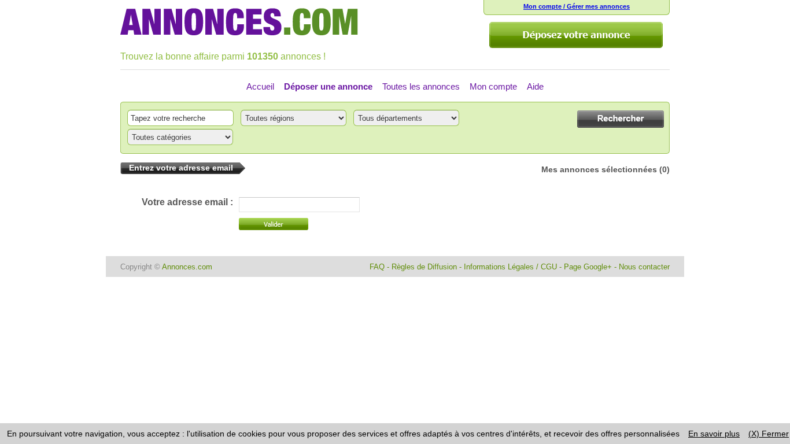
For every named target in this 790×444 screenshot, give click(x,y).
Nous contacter (644, 266)
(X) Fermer (768, 433)
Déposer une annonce (328, 86)
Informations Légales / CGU (510, 266)
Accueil (260, 86)
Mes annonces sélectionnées (599, 169)
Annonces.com (187, 266)
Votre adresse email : (187, 202)
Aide (535, 86)
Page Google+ (588, 266)
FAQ (377, 266)
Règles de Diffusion (424, 266)
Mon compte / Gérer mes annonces (576, 6)
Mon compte (493, 86)
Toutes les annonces (421, 86)
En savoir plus (714, 433)
